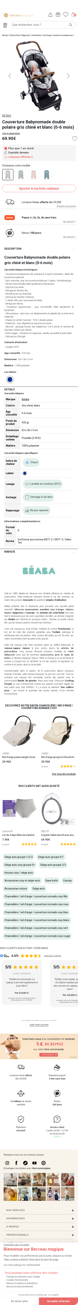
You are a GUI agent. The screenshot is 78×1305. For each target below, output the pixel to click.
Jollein (5, 753)
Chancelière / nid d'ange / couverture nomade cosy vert (36, 928)
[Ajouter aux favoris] (74, 138)
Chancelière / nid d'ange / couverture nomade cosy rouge (37, 936)
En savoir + (69, 221)
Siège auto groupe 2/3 (53, 864)
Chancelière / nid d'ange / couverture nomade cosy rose (36, 904)
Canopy (67, 880)
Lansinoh (7, 831)
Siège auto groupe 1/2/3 (19, 857)
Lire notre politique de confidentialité (22, 1265)
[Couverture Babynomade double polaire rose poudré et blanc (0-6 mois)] (33, 174)
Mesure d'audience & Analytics (22, 1283)
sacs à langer (57, 609)
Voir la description (11, 133)
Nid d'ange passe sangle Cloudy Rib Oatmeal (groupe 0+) (32, 757)
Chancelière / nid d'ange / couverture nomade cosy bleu (36, 912)
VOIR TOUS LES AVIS (39, 1025)
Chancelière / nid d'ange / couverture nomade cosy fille (36, 896)
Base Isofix (52, 880)
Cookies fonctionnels (17, 1280)
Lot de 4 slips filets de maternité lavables (23, 835)
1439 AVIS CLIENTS (52, 956)
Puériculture (15, 35)
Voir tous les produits (64, 773)
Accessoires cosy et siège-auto (22, 880)
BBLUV (45, 831)
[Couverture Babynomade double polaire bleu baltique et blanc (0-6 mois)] (46, 174)
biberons (19, 609)
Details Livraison (66, 206)
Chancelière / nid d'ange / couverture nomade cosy (52, 35)
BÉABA (6, 115)
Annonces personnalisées (20, 1286)
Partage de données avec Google (23, 1276)
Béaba (25, 399)
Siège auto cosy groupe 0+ (20, 864)
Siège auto (25, 35)
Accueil (5, 35)
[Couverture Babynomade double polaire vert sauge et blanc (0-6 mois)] (20, 174)
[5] (68, 766)
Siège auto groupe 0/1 (51, 857)
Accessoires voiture (16, 888)
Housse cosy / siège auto (19, 872)
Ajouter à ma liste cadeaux (39, 188)
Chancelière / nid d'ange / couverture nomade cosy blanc (37, 920)
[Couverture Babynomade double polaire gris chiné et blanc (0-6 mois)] (7, 174)
